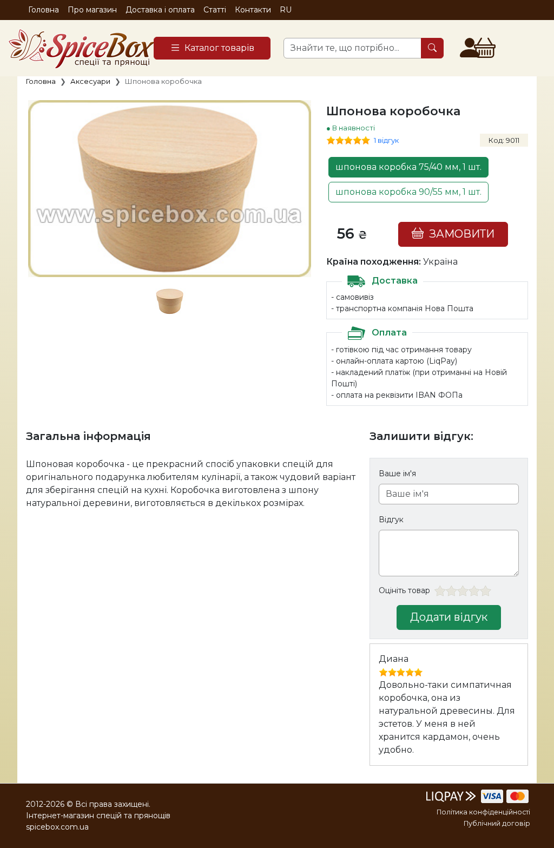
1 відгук (386, 140)
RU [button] (286, 10)
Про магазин (92, 10)
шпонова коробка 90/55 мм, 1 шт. (408, 192)
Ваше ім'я (397, 473)
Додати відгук (448, 616)
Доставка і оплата (160, 10)
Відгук (391, 519)
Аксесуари (90, 81)
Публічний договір (497, 823)
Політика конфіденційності (483, 812)
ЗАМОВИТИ (459, 233)
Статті (214, 10)
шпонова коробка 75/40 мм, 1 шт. (408, 167)
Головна (43, 10)
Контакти (253, 10)
